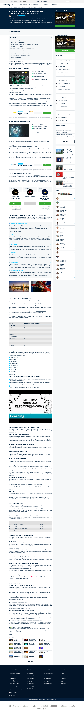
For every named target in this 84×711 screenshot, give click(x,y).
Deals (38, 1)
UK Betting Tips (54, 4)
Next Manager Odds (30, 688)
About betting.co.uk (64, 671)
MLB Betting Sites (30, 681)
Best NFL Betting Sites (30, 683)
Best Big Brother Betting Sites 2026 (32, 644)
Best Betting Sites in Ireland (48, 671)
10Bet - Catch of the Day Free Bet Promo (62, 132)
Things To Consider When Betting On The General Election (22, 50)
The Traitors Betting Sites (62, 66)
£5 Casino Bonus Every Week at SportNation (63, 130)
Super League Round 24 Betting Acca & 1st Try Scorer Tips (67, 166)
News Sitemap (63, 683)
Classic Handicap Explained (14, 683)
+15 (71, 194)
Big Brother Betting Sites (62, 100)
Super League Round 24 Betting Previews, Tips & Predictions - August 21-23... (68, 183)
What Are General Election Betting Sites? (18, 42)
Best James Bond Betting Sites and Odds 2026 (47, 639)
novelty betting (37, 175)
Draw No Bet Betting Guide (14, 686)
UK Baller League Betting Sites (46, 656)
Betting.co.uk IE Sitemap (48, 683)
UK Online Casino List (34, 4)
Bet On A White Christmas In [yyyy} (47, 644)
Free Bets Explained (13, 678)
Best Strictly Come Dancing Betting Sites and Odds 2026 (32, 648)
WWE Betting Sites (17, 656)
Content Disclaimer (64, 678)
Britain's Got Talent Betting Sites (64, 83)
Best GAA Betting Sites (47, 678)
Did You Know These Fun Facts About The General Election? (22, 48)
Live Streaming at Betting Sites (15, 673)
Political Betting (31, 656)
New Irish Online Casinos (48, 681)
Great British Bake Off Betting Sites (64, 60)
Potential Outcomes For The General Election (19, 51)
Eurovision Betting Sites (62, 97)
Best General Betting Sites (16, 40)
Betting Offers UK (45, 4)
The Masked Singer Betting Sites (64, 69)
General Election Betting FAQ (16, 57)
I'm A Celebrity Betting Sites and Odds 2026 (17, 648)
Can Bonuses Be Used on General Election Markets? (21, 55)
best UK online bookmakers (41, 311)
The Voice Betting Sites (62, 117)
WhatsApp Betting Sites (13, 671)
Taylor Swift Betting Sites (47, 652)
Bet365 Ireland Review (47, 676)
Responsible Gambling (64, 676)
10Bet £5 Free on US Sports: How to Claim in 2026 (64, 134)
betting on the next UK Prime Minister (20, 225)
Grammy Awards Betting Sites (63, 109)
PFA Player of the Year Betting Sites (64, 94)
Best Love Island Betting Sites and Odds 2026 (17, 652)
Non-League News (44, 1)
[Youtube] (70, 1)
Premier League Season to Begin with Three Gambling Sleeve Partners (67, 174)
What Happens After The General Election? (19, 46)
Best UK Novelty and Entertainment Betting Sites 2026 (19, 7)
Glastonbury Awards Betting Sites (64, 114)
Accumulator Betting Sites (31, 680)
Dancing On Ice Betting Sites (63, 63)
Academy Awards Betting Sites (63, 120)
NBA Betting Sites (30, 676)
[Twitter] (68, 1)
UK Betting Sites (24, 4)
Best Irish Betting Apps (47, 680)
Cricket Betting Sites (30, 673)
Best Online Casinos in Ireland (49, 675)
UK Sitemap (63, 681)
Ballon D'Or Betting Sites (62, 75)
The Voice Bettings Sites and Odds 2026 (32, 640)
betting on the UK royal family (40, 454)
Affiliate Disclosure (64, 680)
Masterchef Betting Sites (62, 80)
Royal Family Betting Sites (63, 77)
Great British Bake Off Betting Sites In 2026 (17, 644)
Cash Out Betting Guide (13, 675)
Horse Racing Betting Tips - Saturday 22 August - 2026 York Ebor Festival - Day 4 (68, 151)
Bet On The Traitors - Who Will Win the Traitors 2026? (32, 652)
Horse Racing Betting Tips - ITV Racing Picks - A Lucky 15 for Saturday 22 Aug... (68, 159)
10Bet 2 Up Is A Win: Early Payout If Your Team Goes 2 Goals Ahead (65, 137)
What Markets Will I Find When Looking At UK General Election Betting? (24, 44)
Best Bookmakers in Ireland (48, 673)
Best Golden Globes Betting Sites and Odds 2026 (47, 648)
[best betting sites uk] (11, 5)
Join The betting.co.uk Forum (66, 675)
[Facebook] (67, 1)
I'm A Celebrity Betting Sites (63, 72)
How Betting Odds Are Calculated (15, 680)
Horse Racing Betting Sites (31, 675)
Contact (62, 673)
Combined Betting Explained (14, 681)
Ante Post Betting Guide (13, 676)
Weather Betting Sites (62, 111)
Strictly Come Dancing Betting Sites (64, 58)
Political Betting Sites (62, 86)
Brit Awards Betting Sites (62, 106)
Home (9, 7)
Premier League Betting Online (32, 686)
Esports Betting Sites (30, 678)
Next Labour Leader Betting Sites (64, 89)
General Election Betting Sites (63, 92)
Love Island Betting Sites (62, 103)
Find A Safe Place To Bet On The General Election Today (21, 53)
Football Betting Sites (30, 671)
